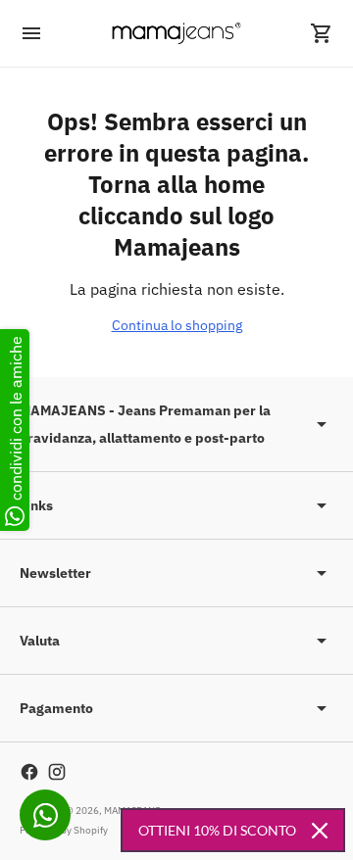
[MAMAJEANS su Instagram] (57, 772)
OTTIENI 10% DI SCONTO (217, 830)
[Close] (320, 830)
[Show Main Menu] (31, 33)
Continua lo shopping (177, 325)
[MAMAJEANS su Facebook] (29, 772)
